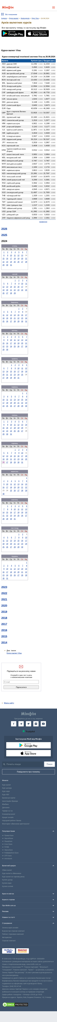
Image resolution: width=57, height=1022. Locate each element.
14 (11, 287)
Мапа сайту (9, 703)
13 (22, 255)
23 (7, 262)
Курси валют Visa (14, 653)
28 (26, 262)
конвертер (43, 222)
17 (11, 259)
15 (3, 259)
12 (18, 255)
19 (18, 259)
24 (11, 262)
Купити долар (7, 880)
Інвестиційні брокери (10, 801)
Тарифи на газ (7, 811)
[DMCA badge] (28, 1005)
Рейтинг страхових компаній (13, 934)
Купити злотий (7, 886)
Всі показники (11, 14)
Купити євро (6, 883)
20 (22, 259)
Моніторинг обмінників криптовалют (15, 824)
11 (15, 255)
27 (22, 262)
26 (18, 262)
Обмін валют (7, 870)
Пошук (49, 764)
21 (26, 259)
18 (15, 259)
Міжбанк (5, 804)
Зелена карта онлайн (10, 928)
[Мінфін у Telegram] (21, 723)
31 (11, 265)
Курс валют (6, 785)
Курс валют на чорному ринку (13, 877)
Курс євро (6, 791)
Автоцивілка (7, 937)
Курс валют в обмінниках (11, 873)
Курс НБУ (5, 795)
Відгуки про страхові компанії (13, 931)
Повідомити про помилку (28, 772)
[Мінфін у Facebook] (13, 723)
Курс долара (7, 788)
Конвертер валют (8, 814)
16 (7, 259)
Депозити (5, 807)
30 (7, 265)
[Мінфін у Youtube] (43, 723)
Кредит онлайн (8, 817)
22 (3, 262)
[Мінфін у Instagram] (36, 723)
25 (15, 262)
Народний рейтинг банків (11, 820)
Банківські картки (8, 798)
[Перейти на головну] (7, 7)
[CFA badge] (36, 951)
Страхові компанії (9, 941)
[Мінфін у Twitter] (28, 723)
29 (3, 265)
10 (11, 255)
